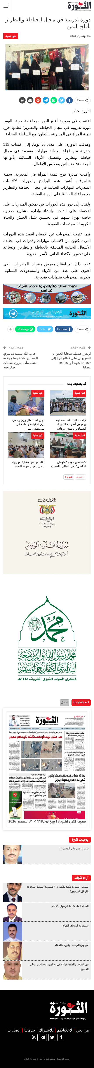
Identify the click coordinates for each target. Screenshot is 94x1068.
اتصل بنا (14, 1030)
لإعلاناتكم (64, 1030)
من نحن (82, 1030)
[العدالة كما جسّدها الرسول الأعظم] (12, 912)
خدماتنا (29, 1030)
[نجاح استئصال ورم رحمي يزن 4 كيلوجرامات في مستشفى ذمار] (26, 403)
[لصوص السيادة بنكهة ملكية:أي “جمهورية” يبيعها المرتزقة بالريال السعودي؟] (12, 892)
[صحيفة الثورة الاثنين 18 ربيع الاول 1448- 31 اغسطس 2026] (47, 765)
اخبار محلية (10, 36)
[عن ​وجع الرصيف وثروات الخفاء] (12, 951)
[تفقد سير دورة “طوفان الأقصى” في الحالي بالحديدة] (68, 445)
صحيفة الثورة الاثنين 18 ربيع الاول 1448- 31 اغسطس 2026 (47, 821)
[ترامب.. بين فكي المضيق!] (12, 854)
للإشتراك (46, 1030)
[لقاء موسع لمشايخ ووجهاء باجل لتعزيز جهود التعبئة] (26, 445)
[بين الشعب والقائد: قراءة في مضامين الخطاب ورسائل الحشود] (12, 970)
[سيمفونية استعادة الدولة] (12, 931)
